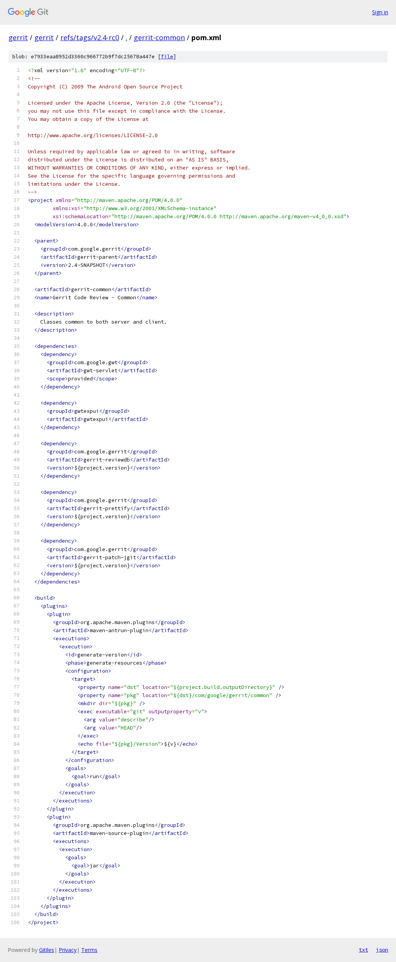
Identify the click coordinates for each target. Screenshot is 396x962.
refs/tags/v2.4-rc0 (89, 37)
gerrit (18, 37)
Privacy (68, 950)
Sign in (380, 12)
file (167, 56)
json (382, 949)
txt (363, 949)
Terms (89, 950)
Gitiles (46, 950)
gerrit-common (159, 37)
